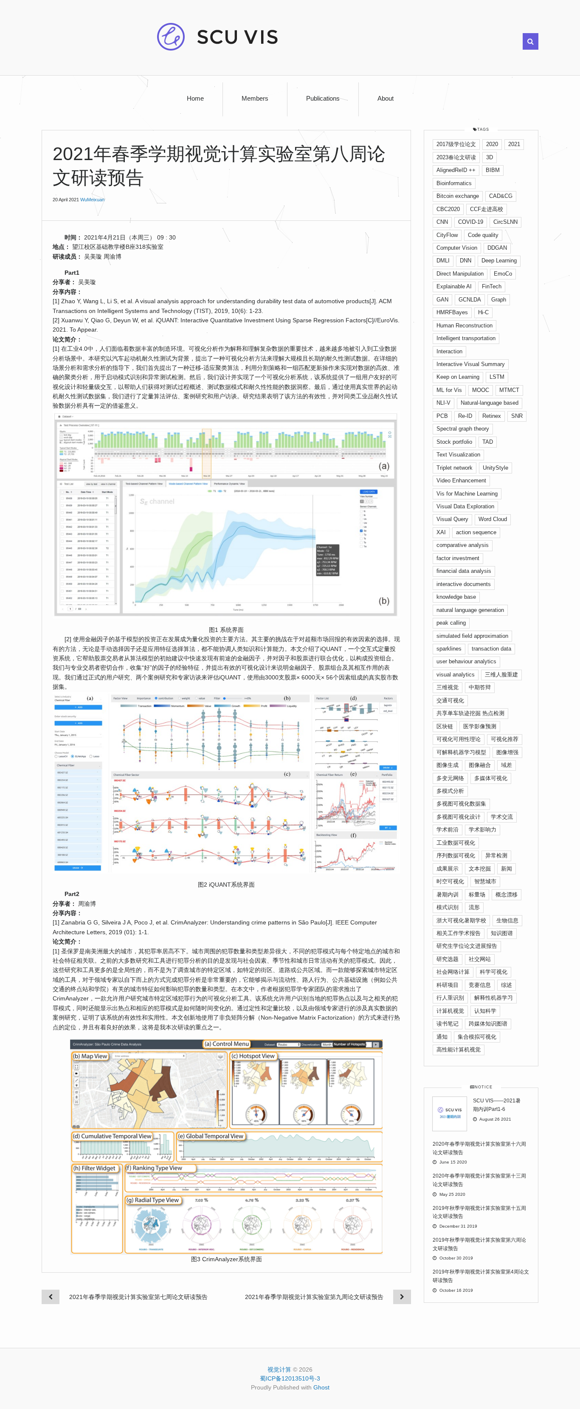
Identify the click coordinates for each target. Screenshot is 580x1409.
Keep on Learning (457, 377)
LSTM (497, 377)
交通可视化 (450, 700)
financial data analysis (463, 571)
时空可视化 (450, 881)
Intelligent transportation (466, 338)
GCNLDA (470, 299)
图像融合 (480, 765)
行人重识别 (450, 998)
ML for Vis (449, 390)
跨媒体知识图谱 (488, 1023)
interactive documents (463, 584)
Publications (323, 98)
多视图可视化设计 (458, 817)
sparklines (449, 648)
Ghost (321, 1387)
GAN (442, 299)
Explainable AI (454, 286)
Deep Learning (499, 260)
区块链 (444, 726)
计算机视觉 (450, 1011)
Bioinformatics (454, 183)
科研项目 (447, 985)
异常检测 (496, 855)
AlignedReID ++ (456, 170)
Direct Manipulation (460, 274)
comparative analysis (462, 545)
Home (195, 98)
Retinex (491, 416)
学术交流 (502, 817)
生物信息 (507, 920)
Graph (498, 299)
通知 (442, 1037)
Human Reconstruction (464, 325)
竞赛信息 (480, 985)
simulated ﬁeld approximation (472, 636)
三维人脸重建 (501, 674)
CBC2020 (448, 209)
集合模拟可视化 (477, 1037)
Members (255, 98)
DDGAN (497, 248)
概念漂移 (507, 894)
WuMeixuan (92, 199)
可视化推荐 (504, 739)
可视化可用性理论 (458, 739)
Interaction (449, 351)
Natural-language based (489, 403)
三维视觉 (447, 687)
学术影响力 (482, 829)
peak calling (451, 623)
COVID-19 (470, 222)
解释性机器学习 (493, 998)
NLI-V (443, 403)
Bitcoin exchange (457, 196)
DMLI (443, 260)
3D (489, 157)
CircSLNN (505, 222)
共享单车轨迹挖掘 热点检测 (470, 713)
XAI (441, 532)
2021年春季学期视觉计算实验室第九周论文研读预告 (314, 1296)
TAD (487, 442)
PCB (442, 416)
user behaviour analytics (466, 661)
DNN (465, 260)
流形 (474, 907)
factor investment (457, 558)
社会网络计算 (453, 972)
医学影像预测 (479, 726)
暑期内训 (447, 894)
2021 (514, 144)
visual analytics (455, 674)
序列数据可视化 (455, 855)
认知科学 (485, 1011)
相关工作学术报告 (458, 933)
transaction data (491, 648)
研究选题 (447, 959)
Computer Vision (456, 248)
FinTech (491, 286)
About (385, 98)
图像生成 (447, 765)
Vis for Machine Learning (467, 493)
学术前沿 (447, 829)
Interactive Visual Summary (470, 364)
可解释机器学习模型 (461, 752)
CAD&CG (500, 196)
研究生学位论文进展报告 (466, 946)
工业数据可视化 (455, 843)
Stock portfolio (454, 442)
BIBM (493, 170)
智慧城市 (485, 881)
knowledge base (456, 597)
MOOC (480, 390)
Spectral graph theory (462, 429)
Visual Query (452, 519)
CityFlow (447, 235)
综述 (506, 985)
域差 (506, 765)
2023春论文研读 (456, 157)
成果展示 (447, 868)
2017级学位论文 (456, 144)
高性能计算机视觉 (458, 1049)
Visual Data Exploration (465, 506)
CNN (442, 222)
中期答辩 (480, 687)
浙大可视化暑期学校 (461, 920)
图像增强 (507, 752)
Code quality (483, 235)
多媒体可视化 (490, 778)
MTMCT (509, 390)
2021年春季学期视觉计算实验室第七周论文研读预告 (138, 1296)
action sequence (476, 532)
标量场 (477, 894)
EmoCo (503, 274)
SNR (517, 416)
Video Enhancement (461, 480)
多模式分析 (450, 791)
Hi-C (483, 312)
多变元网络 (450, 778)
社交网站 (480, 959)
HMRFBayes (452, 312)
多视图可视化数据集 (461, 803)
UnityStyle (495, 468)
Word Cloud (493, 519)
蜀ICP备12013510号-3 (290, 1378)
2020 (492, 144)
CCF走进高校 (486, 209)
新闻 (506, 868)
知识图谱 (502, 933)
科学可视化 (493, 972)
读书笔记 (447, 1023)
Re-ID (465, 416)
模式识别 (447, 907)
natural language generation (470, 610)
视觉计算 (279, 1369)
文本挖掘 (480, 868)
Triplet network (454, 468)
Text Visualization (458, 454)
